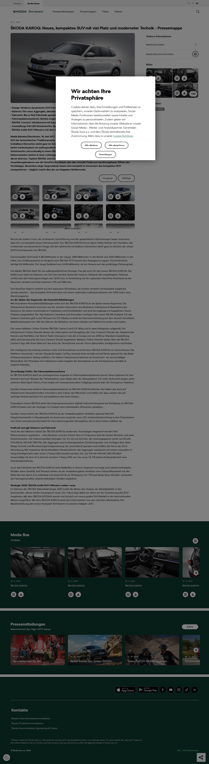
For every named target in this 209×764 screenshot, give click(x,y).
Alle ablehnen (91, 145)
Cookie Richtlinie (123, 136)
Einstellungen (105, 154)
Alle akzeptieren (116, 145)
